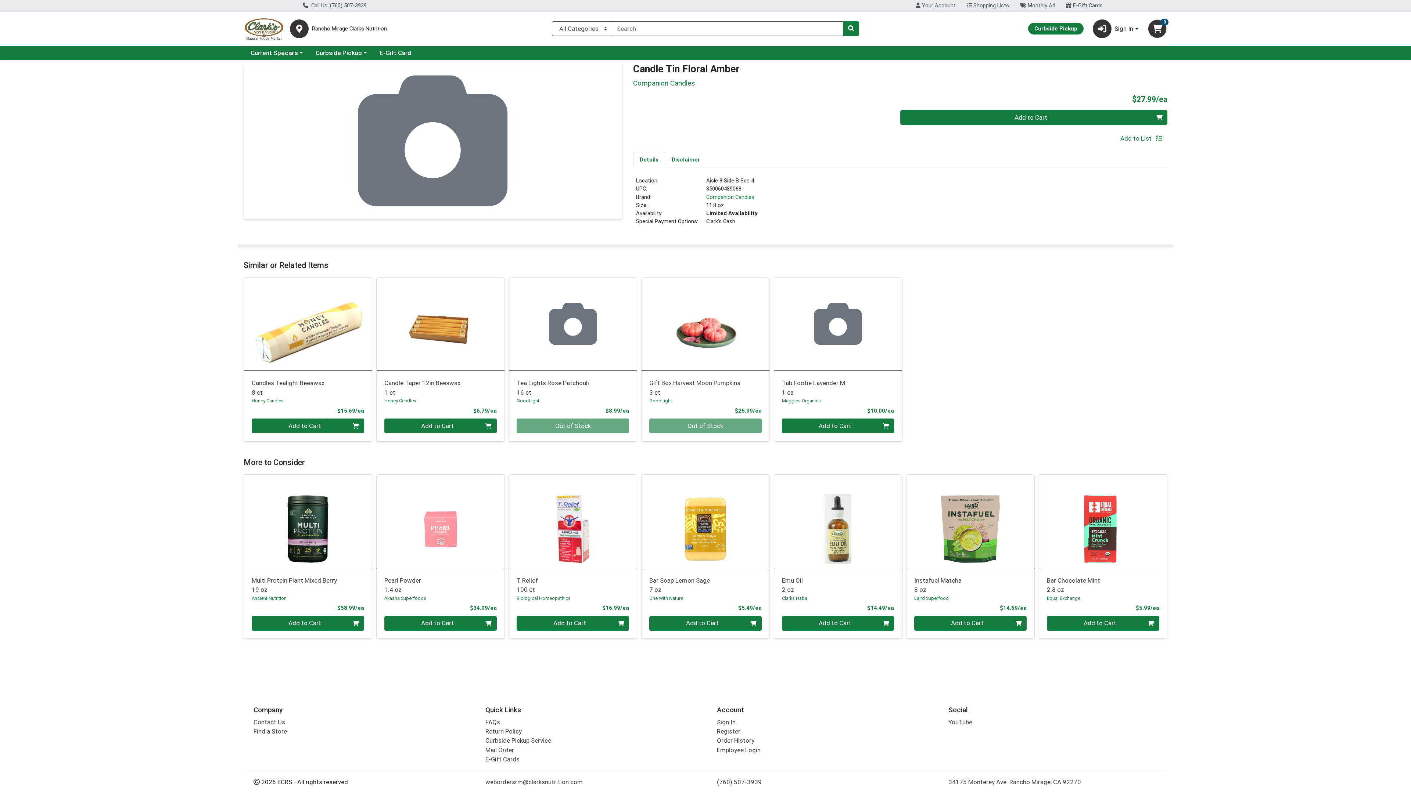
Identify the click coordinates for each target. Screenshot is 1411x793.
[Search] (851, 28)
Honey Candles (268, 400)
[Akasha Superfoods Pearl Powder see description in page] (440, 521)
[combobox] (727, 28)
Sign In (726, 722)
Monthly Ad (1040, 5)
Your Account (938, 5)
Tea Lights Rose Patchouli (553, 387)
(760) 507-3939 (739, 782)
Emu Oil (792, 585)
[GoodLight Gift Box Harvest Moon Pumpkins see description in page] (706, 323)
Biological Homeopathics (544, 598)
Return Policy (503, 731)
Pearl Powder (402, 585)
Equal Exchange (1063, 598)
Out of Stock (573, 426)
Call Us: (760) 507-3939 (338, 5)
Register (728, 731)
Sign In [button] (1123, 28)
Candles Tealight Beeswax (288, 387)
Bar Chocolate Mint (1073, 585)
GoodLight (528, 400)
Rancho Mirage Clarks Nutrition (349, 29)
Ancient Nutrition (269, 598)
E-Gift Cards (1087, 5)
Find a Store (270, 731)
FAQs (492, 722)
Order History (735, 740)
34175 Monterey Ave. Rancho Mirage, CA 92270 (1014, 782)
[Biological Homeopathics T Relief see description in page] (573, 521)
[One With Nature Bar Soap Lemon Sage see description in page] (706, 521)
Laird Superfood (931, 598)
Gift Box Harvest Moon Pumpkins (694, 387)
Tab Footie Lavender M (813, 387)
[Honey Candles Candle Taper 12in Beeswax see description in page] (440, 323)
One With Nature (666, 598)
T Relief (527, 585)
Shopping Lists (990, 5)
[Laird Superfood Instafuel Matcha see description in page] (971, 521)
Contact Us (269, 722)
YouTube (960, 722)
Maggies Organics (801, 400)
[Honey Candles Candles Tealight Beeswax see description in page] (308, 323)
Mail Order (499, 750)
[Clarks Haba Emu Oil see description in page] (838, 521)
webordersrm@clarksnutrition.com (534, 782)
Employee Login (739, 750)
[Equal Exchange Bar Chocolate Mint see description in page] (1103, 521)
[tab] (649, 159)
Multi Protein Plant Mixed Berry (294, 585)
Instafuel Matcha (938, 585)
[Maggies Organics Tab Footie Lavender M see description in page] (838, 323)
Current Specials (274, 53)
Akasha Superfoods (405, 598)
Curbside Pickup (339, 53)
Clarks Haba (794, 598)
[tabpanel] (900, 204)
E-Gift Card (395, 53)
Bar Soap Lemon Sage (679, 585)
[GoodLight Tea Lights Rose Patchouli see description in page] (573, 323)
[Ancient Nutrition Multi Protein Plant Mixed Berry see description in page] (308, 521)
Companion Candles (730, 197)
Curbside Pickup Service (518, 740)
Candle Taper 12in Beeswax (422, 387)
